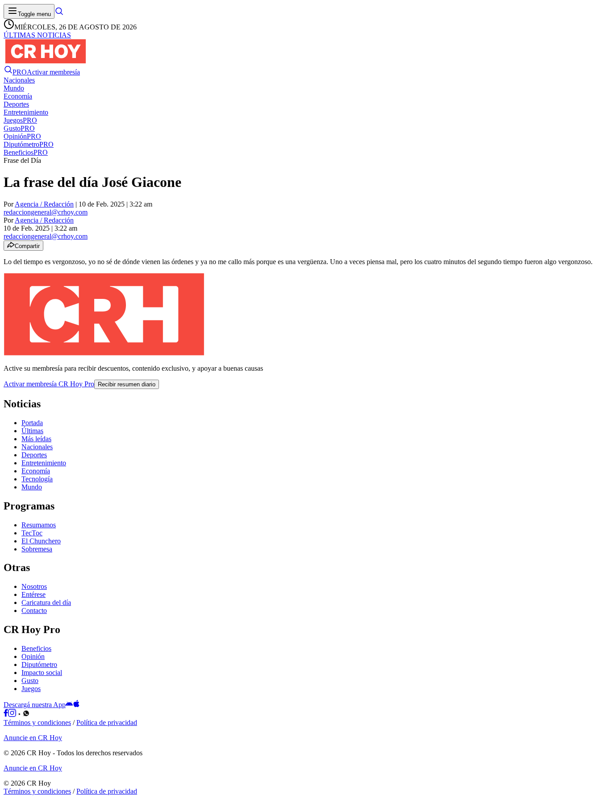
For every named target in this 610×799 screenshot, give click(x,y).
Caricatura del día (46, 602)
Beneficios (36, 648)
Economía (35, 471)
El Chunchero (41, 541)
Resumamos (38, 525)
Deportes (34, 455)
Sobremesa (36, 549)
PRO (20, 72)
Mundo (31, 487)
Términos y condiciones (37, 722)
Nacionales (37, 447)
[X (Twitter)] (32, 714)
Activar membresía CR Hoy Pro (49, 384)
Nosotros (34, 586)
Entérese (33, 594)
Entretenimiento (43, 463)
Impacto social (41, 672)
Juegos (31, 688)
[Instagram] (12, 714)
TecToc (31, 533)
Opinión (33, 656)
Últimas (32, 431)
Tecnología (37, 479)
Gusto (29, 680)
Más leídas (36, 439)
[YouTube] (19, 714)
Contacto (34, 610)
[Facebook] (6, 714)
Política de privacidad (106, 722)
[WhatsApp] (26, 714)
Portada (32, 422)
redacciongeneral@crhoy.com (46, 212)
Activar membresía (53, 72)
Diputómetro (39, 664)
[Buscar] (58, 13)
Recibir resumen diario (126, 384)
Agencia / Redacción (44, 204)
